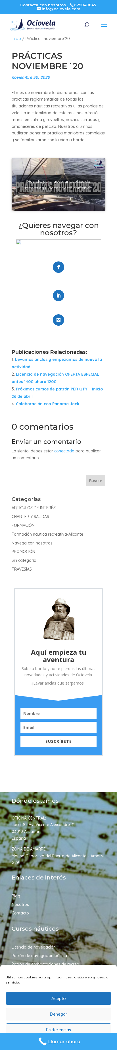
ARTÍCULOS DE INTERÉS (34, 507)
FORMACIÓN (23, 525)
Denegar (58, 1014)
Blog (16, 896)
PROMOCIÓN (23, 551)
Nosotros (20, 905)
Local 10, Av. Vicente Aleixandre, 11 (43, 824)
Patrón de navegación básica (39, 956)
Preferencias (58, 1029)
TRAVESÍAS (22, 569)
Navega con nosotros (32, 543)
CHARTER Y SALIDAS (30, 516)
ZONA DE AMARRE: (29, 849)
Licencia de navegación (34, 947)
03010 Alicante (25, 831)
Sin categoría (24, 560)
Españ (17, 838)
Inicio (16, 38)
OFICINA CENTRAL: (29, 818)
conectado (64, 451)
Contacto (20, 913)
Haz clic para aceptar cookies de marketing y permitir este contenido (58, 184)
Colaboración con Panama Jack (47, 403)
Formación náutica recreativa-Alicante (47, 534)
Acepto (58, 998)
